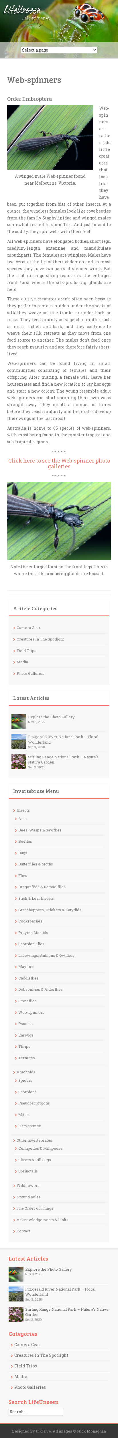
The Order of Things (35, 1208)
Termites (26, 1057)
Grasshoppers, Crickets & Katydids (49, 909)
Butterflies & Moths (35, 864)
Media (22, 661)
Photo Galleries (30, 673)
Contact (23, 1231)
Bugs (22, 852)
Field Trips (26, 650)
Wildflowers (28, 1185)
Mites (23, 1114)
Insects (23, 810)
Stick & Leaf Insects (36, 898)
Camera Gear (28, 627)
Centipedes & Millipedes (40, 1148)
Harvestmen (29, 1125)
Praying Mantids (33, 932)
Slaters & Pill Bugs (34, 1159)
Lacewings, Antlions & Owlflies (46, 955)
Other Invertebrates (34, 1140)
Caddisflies (28, 978)
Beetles (25, 841)
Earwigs (26, 1035)
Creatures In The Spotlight (40, 639)
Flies (22, 875)
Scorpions (27, 1091)
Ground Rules (29, 1197)
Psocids (25, 1023)
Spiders (25, 1080)
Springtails (28, 1171)
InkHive (43, 1431)
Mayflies (26, 966)
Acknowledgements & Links (42, 1219)
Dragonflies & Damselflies (42, 886)
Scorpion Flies (31, 943)
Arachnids (26, 1072)
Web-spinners (31, 1012)
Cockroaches (30, 921)
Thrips (24, 1046)
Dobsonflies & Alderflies (40, 989)
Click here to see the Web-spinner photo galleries (59, 463)
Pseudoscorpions (34, 1103)
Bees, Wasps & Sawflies (40, 830)
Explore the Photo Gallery (51, 716)
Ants (22, 818)
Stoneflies (27, 1000)
